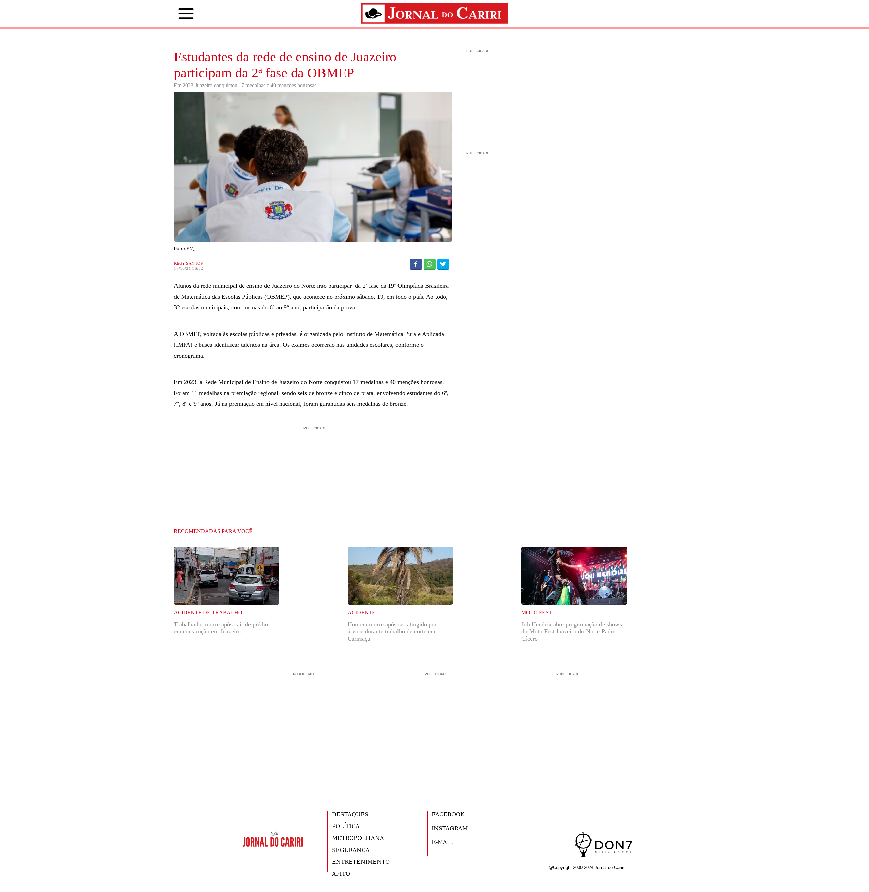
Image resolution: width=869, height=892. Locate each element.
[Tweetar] (443, 264)
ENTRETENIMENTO (361, 861)
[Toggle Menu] (176, 13)
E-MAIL (442, 842)
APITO (341, 873)
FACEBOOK (448, 814)
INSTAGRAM (450, 828)
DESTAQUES (350, 814)
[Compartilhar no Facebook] (416, 264)
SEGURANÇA (351, 849)
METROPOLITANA (358, 837)
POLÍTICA (346, 826)
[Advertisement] (313, 460)
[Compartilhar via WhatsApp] (430, 264)
